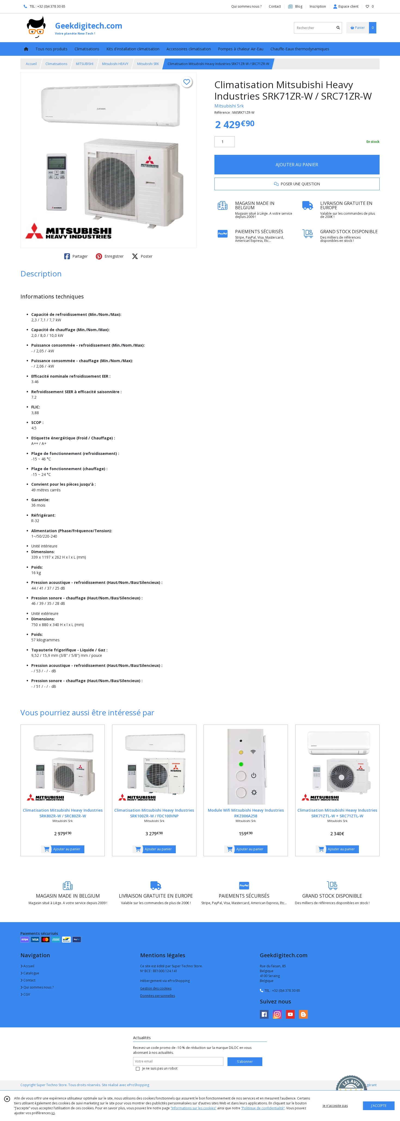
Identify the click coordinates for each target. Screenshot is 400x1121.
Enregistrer (113, 256)
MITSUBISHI (84, 63)
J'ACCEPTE (378, 1105)
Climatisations (56, 63)
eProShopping (138, 1085)
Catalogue (31, 973)
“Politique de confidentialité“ (263, 1108)
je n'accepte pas (335, 1105)
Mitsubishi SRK (148, 63)
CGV (26, 994)
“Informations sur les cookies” (193, 1108)
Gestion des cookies (155, 988)
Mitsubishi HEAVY (115, 63)
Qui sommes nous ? (38, 987)
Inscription (318, 6)
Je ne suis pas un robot (159, 1068)
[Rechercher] (338, 28)
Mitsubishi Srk (229, 106)
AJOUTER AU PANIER (297, 165)
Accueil (31, 63)
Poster (146, 256)
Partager (79, 256)
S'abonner (245, 1061)
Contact (275, 6)
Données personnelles (157, 995)
